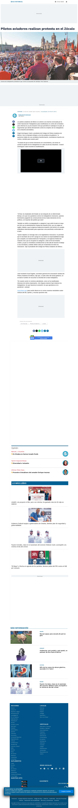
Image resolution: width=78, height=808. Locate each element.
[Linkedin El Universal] (63, 769)
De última (13, 753)
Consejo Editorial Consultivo (25, 798)
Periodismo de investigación (15, 714)
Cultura (13, 740)
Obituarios (42, 733)
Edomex (42, 708)
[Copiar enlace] (13, 133)
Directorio (14, 798)
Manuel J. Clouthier (17, 451)
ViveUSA (42, 744)
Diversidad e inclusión (21, 463)
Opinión (14, 448)
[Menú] (66, 1)
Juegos (42, 746)
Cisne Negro (14, 776)
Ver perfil (21, 116)
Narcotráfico (14, 729)
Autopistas (14, 757)
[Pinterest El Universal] (60, 769)
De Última (13, 768)
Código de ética (38, 798)
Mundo (13, 722)
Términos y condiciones (47, 800)
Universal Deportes (16, 737)
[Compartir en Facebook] (13, 121)
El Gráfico (42, 739)
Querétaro (42, 715)
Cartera (19, 111)
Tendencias (14, 744)
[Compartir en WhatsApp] (13, 127)
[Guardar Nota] (13, 136)
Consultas (13, 759)
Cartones (13, 733)
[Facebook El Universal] (44, 769)
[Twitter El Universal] (48, 769)
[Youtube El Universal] (52, 769)
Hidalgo (42, 713)
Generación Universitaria (43, 736)
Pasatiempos (43, 748)
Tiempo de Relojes (16, 774)
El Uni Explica (15, 717)
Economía (13, 735)
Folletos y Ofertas (45, 728)
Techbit (13, 750)
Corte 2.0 (13, 709)
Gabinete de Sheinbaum (14, 719)
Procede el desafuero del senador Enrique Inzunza (31, 472)
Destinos (13, 755)
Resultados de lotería (44, 752)
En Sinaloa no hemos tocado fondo (25, 454)
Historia (21, 800)
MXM (12, 748)
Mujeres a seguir (15, 711)
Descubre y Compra (45, 726)
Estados (13, 728)
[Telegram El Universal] (40, 769)
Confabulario (14, 742)
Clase (12, 763)
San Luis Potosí (44, 717)
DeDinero (42, 743)
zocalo (44, 323)
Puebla (42, 711)
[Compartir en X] (13, 124)
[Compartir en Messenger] (13, 130)
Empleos (42, 732)
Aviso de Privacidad (61, 798)
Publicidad (52, 798)
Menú (12, 751)
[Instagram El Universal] (56, 769)
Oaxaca (42, 709)
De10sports (43, 741)
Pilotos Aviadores (35, 323)
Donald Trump (15, 724)
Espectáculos (14, 739)
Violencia (45, 798)
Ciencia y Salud (15, 746)
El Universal (24, 323)
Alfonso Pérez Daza (17, 470)
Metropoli (13, 726)
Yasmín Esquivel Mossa (18, 461)
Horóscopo (43, 750)
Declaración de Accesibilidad (31, 800)
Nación (13, 708)
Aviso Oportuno (44, 730)
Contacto (56, 800)
